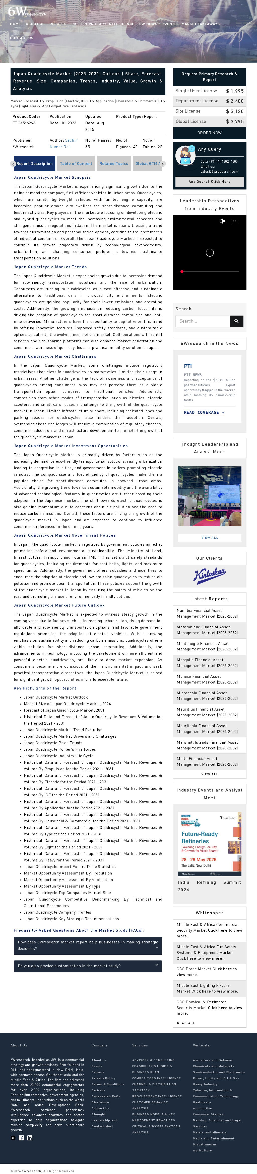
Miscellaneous (205, 1144)
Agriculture (202, 1150)
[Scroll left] (13, 164)
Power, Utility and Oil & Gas (216, 1078)
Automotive (202, 1108)
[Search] (236, 321)
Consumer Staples (208, 1114)
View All (210, 537)
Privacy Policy (103, 1078)
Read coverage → (206, 412)
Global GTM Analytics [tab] (156, 164)
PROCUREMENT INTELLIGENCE (157, 1096)
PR (74, 24)
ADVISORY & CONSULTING (153, 1060)
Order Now (210, 133)
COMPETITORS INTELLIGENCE (156, 1078)
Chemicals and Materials (213, 1066)
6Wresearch (31, 1171)
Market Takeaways (201, 24)
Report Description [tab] (35, 164)
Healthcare (202, 1102)
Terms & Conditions (108, 1084)
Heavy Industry (205, 1084)
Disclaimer (101, 1102)
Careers (98, 1072)
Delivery (98, 1090)
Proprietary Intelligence (107, 24)
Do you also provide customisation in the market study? (69, 966)
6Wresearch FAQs (106, 1096)
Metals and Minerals (210, 1132)
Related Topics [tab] (114, 164)
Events (169, 24)
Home (15, 24)
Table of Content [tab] (76, 164)
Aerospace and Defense (212, 1060)
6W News (148, 24)
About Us (35, 24)
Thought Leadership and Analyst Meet (104, 1120)
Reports (58, 24)
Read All (186, 1023)
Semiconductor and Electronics (219, 1072)
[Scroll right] (163, 164)
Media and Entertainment (213, 1138)
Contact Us (21, 38)
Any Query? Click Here (210, 181)
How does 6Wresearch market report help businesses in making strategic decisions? (88, 945)
